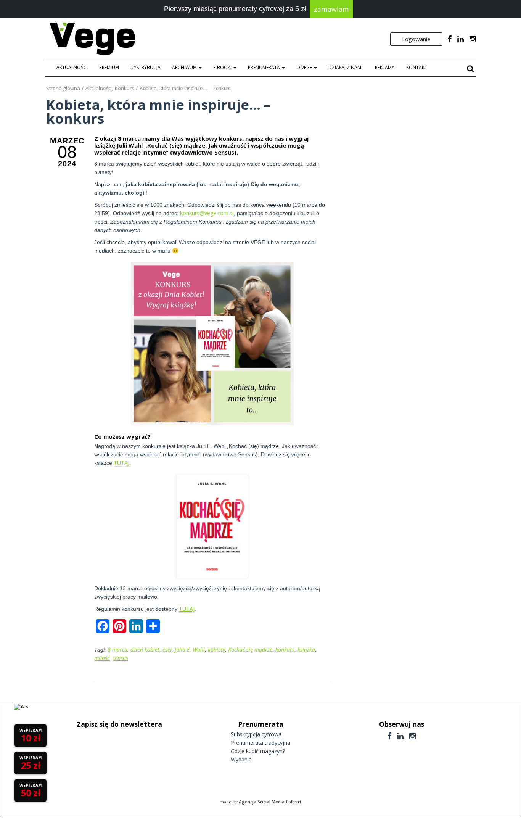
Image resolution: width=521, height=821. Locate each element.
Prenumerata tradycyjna (260, 742)
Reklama (385, 67)
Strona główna (63, 88)
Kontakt (416, 67)
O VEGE (304, 67)
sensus (120, 658)
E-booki (223, 67)
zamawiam (331, 9)
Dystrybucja (145, 67)
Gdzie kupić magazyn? (258, 751)
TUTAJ (121, 462)
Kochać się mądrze (250, 649)
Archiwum (185, 67)
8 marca (117, 649)
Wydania (241, 759)
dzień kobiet (144, 649)
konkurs (284, 649)
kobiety (216, 649)
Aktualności (72, 67)
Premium (109, 67)
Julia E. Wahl (190, 649)
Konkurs (124, 88)
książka (306, 649)
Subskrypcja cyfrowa (256, 734)
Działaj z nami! (345, 67)
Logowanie (416, 39)
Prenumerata (264, 67)
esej (167, 649)
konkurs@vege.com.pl (207, 213)
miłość (101, 658)
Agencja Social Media (262, 801)
